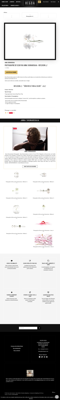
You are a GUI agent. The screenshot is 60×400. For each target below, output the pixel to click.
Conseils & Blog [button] (15, 5)
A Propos (12, 1)
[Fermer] (31, 398)
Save (11, 112)
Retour (5, 12)
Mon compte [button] (53, 1)
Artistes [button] (18, 1)
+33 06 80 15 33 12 (44, 349)
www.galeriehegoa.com (43, 351)
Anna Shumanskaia (10, 62)
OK (39, 328)
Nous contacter (46, 1)
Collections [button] (5, 5)
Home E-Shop (5, 1)
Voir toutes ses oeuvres (30, 166)
